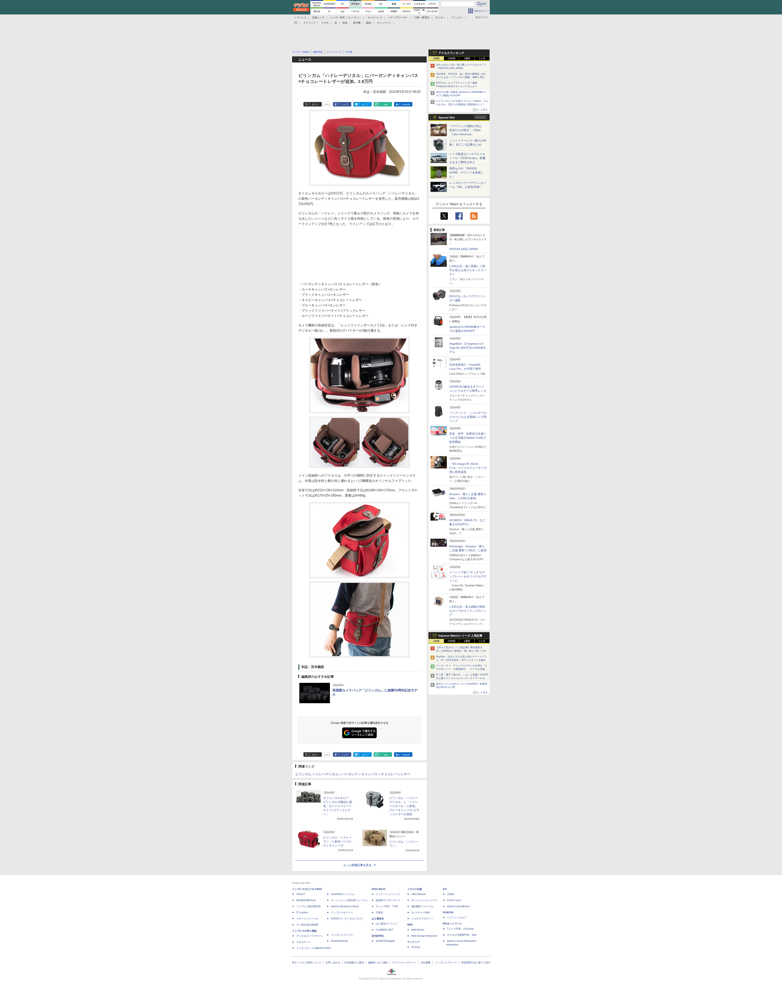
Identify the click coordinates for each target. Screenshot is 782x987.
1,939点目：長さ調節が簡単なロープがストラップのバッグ (467, 610)
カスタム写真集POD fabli (462, 934)
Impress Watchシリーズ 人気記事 (460, 635)
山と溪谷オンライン (387, 923)
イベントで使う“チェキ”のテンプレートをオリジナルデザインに (467, 576)
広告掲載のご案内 (354, 962)
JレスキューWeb (420, 912)
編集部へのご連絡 (378, 962)
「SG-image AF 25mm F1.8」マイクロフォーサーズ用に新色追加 (468, 468)
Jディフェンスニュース (424, 900)
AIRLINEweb (418, 894)
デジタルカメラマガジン (309, 935)
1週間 (467, 58)
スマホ (325, 22)
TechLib (415, 947)
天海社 (450, 894)
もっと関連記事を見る (357, 865)
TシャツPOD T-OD (387, 906)
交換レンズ (318, 17)
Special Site (446, 117)
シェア (345, 104)
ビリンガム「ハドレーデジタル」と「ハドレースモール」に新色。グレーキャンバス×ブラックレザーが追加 (404, 806)
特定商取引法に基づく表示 (475, 962)
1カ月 (482, 58)
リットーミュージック (388, 894)
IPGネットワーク (452, 923)
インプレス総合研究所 (308, 906)
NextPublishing (339, 941)
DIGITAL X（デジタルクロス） (347, 918)
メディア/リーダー (398, 17)
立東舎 (379, 912)
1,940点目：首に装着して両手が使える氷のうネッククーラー (467, 270)
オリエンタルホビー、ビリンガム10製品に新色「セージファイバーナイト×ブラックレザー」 (337, 806)
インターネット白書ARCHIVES (313, 948)
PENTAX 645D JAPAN (463, 249)
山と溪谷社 (378, 918)
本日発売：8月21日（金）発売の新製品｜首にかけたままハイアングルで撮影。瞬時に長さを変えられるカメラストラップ (461, 77)
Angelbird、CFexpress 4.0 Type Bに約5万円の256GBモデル (467, 347)
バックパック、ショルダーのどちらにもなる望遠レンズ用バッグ (467, 416)
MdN (410, 924)
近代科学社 (378, 935)
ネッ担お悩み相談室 (307, 924)
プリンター (457, 17)
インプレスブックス (342, 934)
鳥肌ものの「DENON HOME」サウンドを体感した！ (466, 172)
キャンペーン (384, 22)
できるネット (303, 942)
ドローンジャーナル (307, 918)
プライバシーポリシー (404, 962)
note (385, 104)
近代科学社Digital (385, 941)
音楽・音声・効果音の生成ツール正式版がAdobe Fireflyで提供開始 (467, 437)
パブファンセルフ (457, 917)
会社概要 (426, 962)
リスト (327, 104)
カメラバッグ (375, 17)
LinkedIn (406, 104)
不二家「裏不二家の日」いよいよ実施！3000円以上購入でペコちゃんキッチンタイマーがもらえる (462, 678)
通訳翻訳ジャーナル (422, 906)
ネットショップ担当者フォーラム (349, 900)
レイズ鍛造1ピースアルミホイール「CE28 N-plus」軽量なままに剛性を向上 (467, 158)
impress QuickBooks (458, 906)
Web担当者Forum (306, 900)
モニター (440, 17)
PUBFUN (448, 912)
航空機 (356, 22)
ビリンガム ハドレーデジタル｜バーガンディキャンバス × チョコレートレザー (352, 774)
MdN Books (417, 929)
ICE (445, 889)
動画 (368, 22)
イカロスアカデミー (422, 918)
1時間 (436, 58)
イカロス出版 (414, 889)
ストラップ (309, 22)
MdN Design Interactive (424, 935)
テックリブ (413, 942)
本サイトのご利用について (306, 962)
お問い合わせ (332, 962)
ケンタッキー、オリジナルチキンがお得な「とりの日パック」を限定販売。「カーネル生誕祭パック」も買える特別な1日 (461, 669)
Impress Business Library (345, 906)
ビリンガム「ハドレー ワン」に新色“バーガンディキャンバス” (338, 841)
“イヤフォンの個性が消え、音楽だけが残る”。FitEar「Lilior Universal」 (466, 130)
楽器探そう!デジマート (388, 900)
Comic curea (454, 900)
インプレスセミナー (342, 912)
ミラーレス (300, 17)
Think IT (300, 894)
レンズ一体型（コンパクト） (346, 17)
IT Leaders (302, 912)
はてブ (365, 104)
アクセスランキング (451, 53)
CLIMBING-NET (384, 929)
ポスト (315, 104)
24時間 (451, 58)
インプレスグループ (446, 962)
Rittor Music (379, 889)
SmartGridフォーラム (342, 894)
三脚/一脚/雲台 (422, 17)
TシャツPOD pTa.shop (460, 928)
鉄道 (345, 22)
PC (296, 22)
